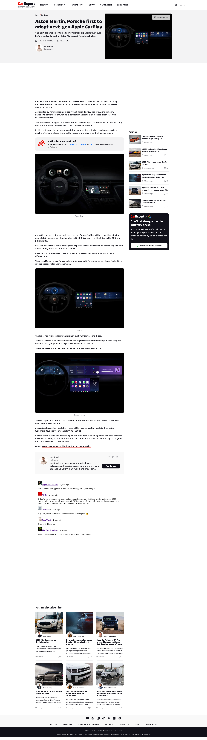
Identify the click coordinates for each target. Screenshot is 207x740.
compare (82, 144)
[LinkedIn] (114, 718)
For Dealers (109, 724)
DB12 (114, 238)
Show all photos (162, 17)
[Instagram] (98, 718)
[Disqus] (79, 510)
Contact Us (124, 724)
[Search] (180, 4)
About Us (53, 724)
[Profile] (185, 4)
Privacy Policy (90, 730)
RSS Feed (118, 730)
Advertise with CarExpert (88, 724)
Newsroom (67, 724)
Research (58, 5)
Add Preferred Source (150, 245)
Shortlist (76, 5)
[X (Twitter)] (108, 718)
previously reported (47, 428)
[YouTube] (87, 718)
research (73, 144)
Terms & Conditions (105, 730)
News (43, 5)
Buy (91, 5)
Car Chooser (106, 5)
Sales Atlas (122, 5)
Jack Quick (48, 46)
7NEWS (138, 724)
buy (92, 144)
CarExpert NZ (151, 724)
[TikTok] (103, 718)
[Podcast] (119, 718)
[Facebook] (93, 718)
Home (37, 15)
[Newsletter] (175, 4)
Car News (44, 15)
